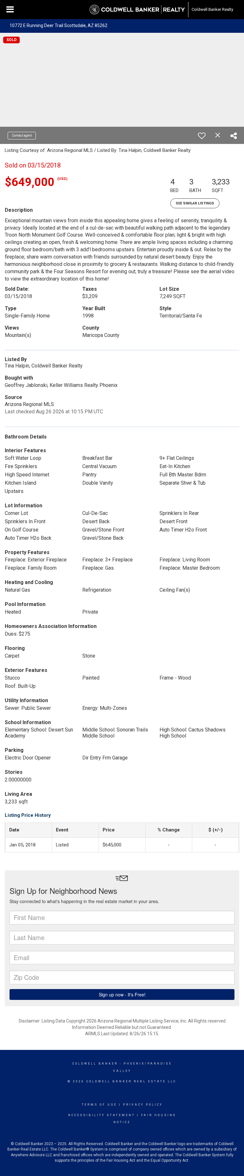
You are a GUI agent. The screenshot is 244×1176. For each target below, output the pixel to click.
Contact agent (22, 135)
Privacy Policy (143, 1104)
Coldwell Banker (95, 1063)
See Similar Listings (195, 203)
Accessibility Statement (101, 1115)
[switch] (202, 135)
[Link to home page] (137, 9)
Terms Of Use (99, 1104)
